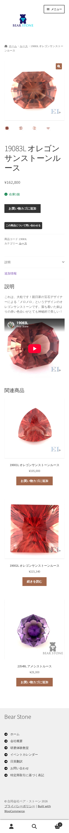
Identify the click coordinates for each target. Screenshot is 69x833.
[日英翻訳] (13, 761)
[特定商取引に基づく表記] (24, 775)
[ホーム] (12, 734)
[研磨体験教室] (16, 748)
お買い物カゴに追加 (22, 208)
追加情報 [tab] (10, 273)
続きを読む (34, 581)
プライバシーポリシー (19, 806)
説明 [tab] (7, 262)
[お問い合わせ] (16, 768)
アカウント (11, 826)
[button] (59, 66)
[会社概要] (13, 741)
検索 (34, 826)
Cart (53, 823)
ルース (24, 46)
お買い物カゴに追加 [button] (34, 481)
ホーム (13, 46)
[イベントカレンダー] (21, 754)
